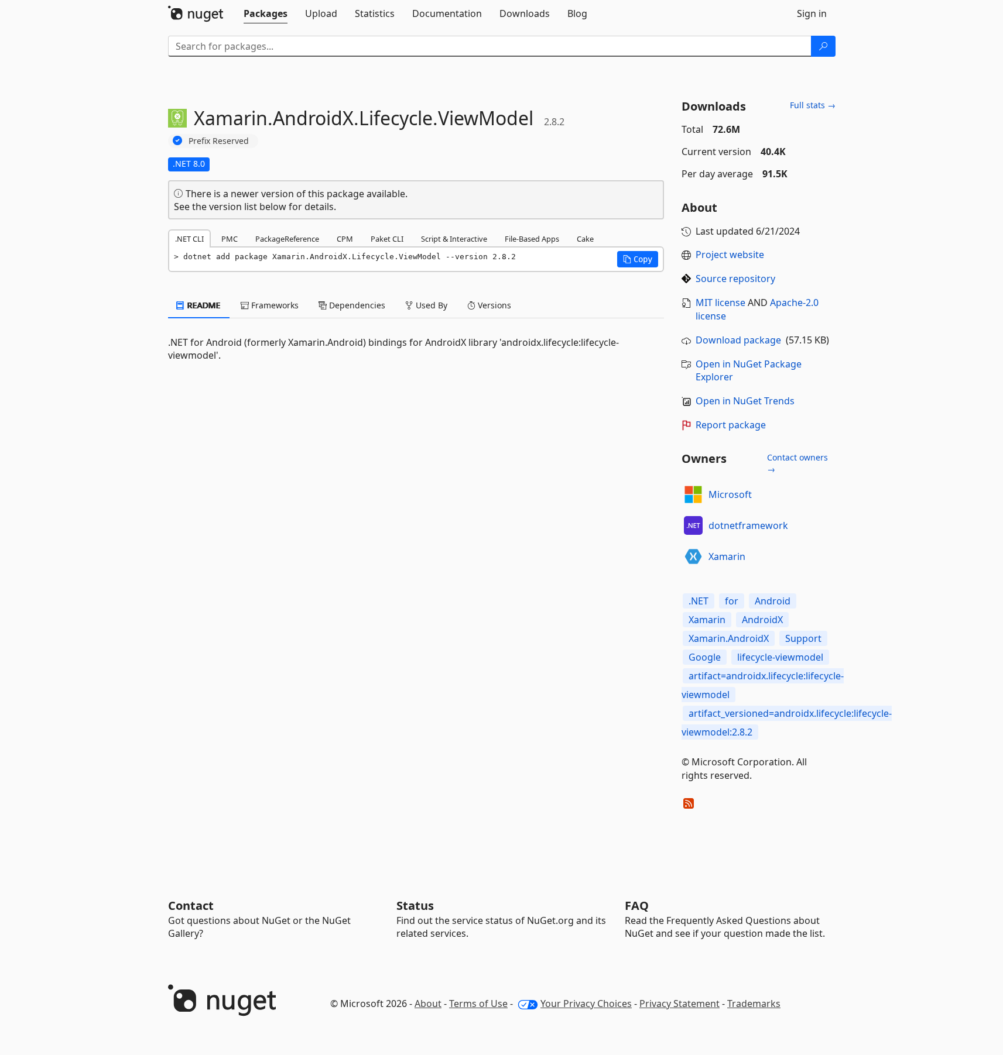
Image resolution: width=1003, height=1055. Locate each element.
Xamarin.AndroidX (729, 638)
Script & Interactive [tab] (454, 238)
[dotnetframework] (693, 525)
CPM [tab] (345, 238)
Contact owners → (797, 463)
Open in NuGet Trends (745, 400)
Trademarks (754, 1003)
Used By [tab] (430, 305)
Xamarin (726, 556)
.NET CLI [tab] (189, 238)
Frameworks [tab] (274, 305)
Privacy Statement (679, 1003)
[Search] (823, 46)
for (731, 600)
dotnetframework (748, 525)
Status (415, 905)
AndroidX (762, 619)
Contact (191, 905)
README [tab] (203, 305)
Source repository (735, 278)
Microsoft (730, 494)
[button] (637, 259)
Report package (731, 424)
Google (705, 657)
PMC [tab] (229, 238)
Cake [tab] (585, 238)
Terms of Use (478, 1003)
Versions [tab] (493, 305)
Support (803, 638)
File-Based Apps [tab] (532, 238)
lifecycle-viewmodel (780, 657)
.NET (698, 600)
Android (772, 600)
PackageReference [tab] (287, 238)
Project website (730, 254)
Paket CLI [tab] (387, 238)
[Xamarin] (693, 556)
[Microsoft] (693, 494)
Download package (738, 340)
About (428, 1003)
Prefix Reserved (219, 140)
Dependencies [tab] (356, 305)
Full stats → (813, 105)
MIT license (720, 302)
